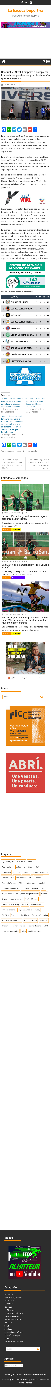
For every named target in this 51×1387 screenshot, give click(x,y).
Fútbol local (31, 883)
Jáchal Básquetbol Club (30, 893)
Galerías (8, 1306)
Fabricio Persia (8, 877)
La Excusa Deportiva (25, 10)
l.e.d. (25, 513)
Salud (6, 1325)
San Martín (25, 915)
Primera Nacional (9, 910)
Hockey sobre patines (30, 888)
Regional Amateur (25, 910)
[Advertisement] (25, 44)
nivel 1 (34, 451)
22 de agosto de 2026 (12, 513)
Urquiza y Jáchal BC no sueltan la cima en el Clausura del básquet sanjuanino (35, 402)
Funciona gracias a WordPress (15, 1379)
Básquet (28, 451)
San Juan (14, 915)
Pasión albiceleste (12, 1319)
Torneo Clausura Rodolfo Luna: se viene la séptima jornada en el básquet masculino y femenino (12, 402)
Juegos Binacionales (10, 893)
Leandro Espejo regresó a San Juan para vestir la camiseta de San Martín (12, 463)
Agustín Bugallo (8, 861)
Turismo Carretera (18, 926)
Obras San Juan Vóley (10, 904)
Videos (7, 1338)
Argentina (8, 1294)
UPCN (46, 926)
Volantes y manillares (13, 1341)
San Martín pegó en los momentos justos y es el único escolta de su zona (38, 463)
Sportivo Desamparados (11, 920)
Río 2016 (5, 915)
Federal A (38, 877)
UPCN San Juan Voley (10, 931)
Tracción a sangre (18, 578)
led (24, 614)
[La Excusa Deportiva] (3, 61)
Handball (41, 883)
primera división (37, 904)
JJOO (43, 888)
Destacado (7, 451)
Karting (44, 893)
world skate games (35, 931)
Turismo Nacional (34, 926)
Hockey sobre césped (10, 888)
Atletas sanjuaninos (13, 1297)
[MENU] (48, 61)
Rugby (37, 910)
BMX (37, 867)
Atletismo (31, 861)
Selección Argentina (40, 915)
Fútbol (21, 883)
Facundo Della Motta (24, 877)
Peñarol (25, 904)
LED (22, 85)
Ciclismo (26, 872)
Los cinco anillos (11, 1316)
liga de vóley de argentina (12, 899)
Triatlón (5, 926)
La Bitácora (16, 451)
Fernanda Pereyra (9, 883)
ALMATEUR (21, 861)
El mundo (8, 1303)
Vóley (23, 931)
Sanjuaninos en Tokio (13, 1332)
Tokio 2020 (43, 920)
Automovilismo (8, 867)
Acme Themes (25, 1382)
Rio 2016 (8, 1322)
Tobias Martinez (30, 920)
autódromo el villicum (24, 867)
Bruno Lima (6, 872)
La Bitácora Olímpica (13, 1313)
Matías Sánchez (31, 899)
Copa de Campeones (40, 872)
